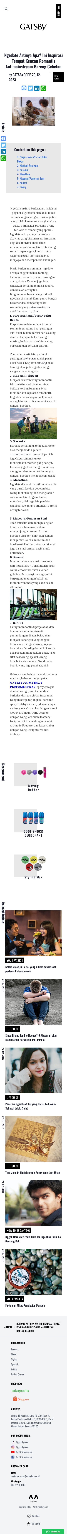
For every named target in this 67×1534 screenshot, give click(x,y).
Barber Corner (17, 1374)
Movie (13, 1354)
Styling (14, 1359)
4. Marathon (23, 174)
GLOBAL (36, 1516)
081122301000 (18, 1485)
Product (14, 1349)
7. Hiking (21, 187)
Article (14, 1369)
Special (14, 1364)
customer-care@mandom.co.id (25, 1476)
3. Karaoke (22, 170)
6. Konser (22, 183)
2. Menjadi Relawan (27, 165)
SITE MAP (36, 1523)
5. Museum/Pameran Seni (30, 178)
